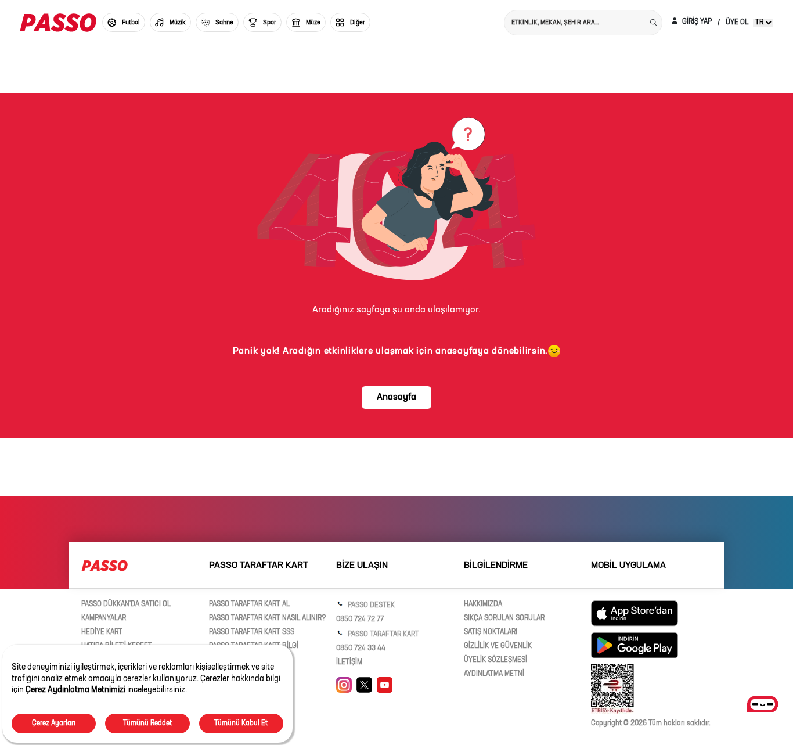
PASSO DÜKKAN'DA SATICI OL (126, 604)
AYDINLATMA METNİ (494, 674)
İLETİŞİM (349, 662)
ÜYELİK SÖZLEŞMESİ (495, 660)
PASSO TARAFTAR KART (382, 634)
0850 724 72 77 (360, 619)
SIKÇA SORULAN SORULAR (504, 618)
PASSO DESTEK (370, 605)
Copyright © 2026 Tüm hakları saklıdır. (651, 723)
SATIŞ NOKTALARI (490, 632)
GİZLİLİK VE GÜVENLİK (498, 646)
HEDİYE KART (101, 632)
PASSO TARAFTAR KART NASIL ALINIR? (267, 618)
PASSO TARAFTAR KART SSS (251, 632)
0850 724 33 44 (360, 648)
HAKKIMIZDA (483, 604)
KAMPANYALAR (103, 618)
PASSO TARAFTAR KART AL (249, 604)
